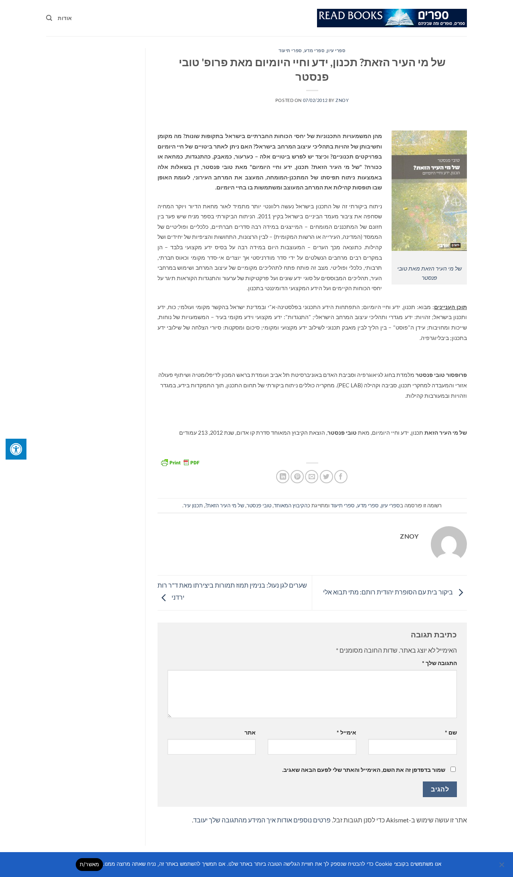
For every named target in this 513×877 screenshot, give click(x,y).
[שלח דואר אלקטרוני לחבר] (311, 476)
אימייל (346, 732)
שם (451, 732)
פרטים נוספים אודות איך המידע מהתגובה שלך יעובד (262, 820)
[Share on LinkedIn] (282, 476)
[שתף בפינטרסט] (297, 476)
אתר (250, 732)
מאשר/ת (89, 864)
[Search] (49, 18)
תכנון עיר (193, 505)
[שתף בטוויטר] (326, 476)
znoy (342, 100)
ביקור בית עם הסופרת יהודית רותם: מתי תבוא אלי (388, 592)
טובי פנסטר (258, 505)
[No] (502, 867)
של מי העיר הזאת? (224, 505)
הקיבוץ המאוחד (290, 505)
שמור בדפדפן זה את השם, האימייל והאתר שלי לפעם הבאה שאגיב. (363, 769)
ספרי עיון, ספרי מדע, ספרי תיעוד (312, 50)
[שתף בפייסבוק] (340, 476)
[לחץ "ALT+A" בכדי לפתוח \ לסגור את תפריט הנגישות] (16, 449)
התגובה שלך (439, 662)
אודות (65, 18)
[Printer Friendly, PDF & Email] (180, 461)
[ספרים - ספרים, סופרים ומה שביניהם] (392, 18)
